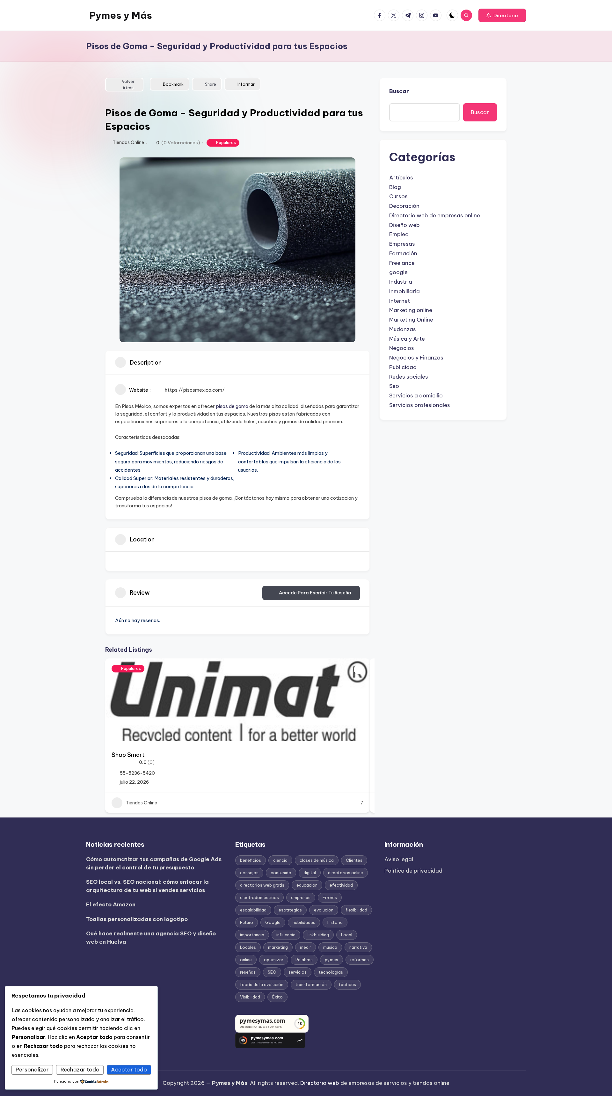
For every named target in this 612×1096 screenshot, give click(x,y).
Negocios (401, 348)
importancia (252, 934)
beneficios (250, 860)
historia (335, 922)
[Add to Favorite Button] (358, 669)
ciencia (280, 860)
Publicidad (403, 367)
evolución (323, 909)
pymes (331, 959)
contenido (281, 872)
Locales (248, 947)
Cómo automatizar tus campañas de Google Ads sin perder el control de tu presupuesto (154, 863)
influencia (285, 934)
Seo (394, 385)
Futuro (246, 922)
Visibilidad (250, 996)
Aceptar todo (129, 1069)
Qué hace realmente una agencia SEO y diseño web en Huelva (151, 937)
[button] (502, 15)
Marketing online (410, 310)
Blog (395, 187)
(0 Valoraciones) (180, 143)
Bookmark (173, 84)
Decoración (404, 205)
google (398, 272)
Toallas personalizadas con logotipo (137, 919)
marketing (278, 947)
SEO (272, 972)
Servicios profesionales (419, 405)
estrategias (290, 909)
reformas (359, 959)
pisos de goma (232, 406)
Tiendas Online (128, 142)
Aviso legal (398, 859)
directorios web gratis (262, 885)
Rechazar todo (80, 1069)
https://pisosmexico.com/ (194, 390)
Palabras (304, 959)
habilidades (304, 922)
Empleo (399, 234)
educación (306, 885)
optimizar (273, 959)
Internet (399, 300)
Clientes (354, 860)
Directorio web (319, 1082)
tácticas (347, 984)
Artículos (401, 177)
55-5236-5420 (137, 773)
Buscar (399, 91)
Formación (403, 253)
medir (305, 947)
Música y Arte (407, 338)
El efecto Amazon (110, 904)
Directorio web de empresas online (434, 215)
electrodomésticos (259, 897)
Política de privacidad (413, 870)
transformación (311, 984)
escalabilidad (253, 909)
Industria (400, 281)
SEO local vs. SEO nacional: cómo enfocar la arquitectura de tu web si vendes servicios (147, 886)
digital (309, 872)
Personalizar (32, 1069)
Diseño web (404, 225)
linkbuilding (318, 934)
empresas (300, 897)
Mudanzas (402, 329)
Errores (330, 897)
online (246, 959)
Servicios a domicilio (416, 395)
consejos (249, 872)
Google (272, 922)
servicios (297, 972)
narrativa (358, 947)
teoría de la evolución (261, 984)
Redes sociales (408, 376)
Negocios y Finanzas (416, 357)
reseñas (248, 972)
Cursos (398, 196)
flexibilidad (356, 909)
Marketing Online (411, 319)
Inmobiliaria (404, 291)
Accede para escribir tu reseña (315, 593)
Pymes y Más (120, 15)
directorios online (345, 872)
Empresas (402, 243)
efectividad (341, 885)
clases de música (317, 860)
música (330, 947)
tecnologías (331, 972)
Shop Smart (128, 754)
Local (346, 934)
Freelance (402, 262)
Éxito (277, 996)
